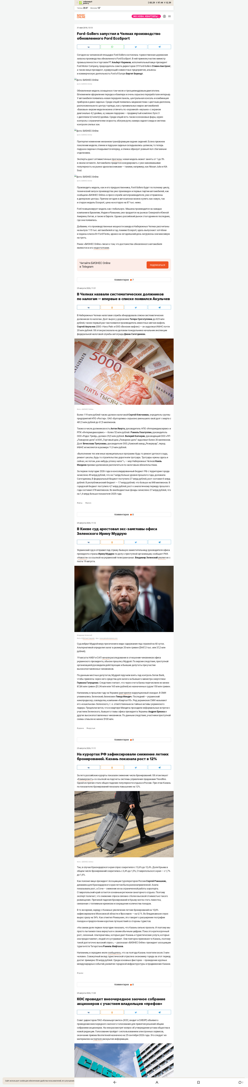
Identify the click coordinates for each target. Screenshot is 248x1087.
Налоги (88, 503)
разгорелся (125, 692)
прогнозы (117, 159)
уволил (162, 557)
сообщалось (114, 952)
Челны (80, 8)
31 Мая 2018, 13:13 (85, 28)
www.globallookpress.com (108, 638)
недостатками (101, 247)
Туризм (80, 973)
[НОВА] (145, 16)
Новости (82, 557)
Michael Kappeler (88, 638)
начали (106, 657)
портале (97, 1039)
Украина (80, 728)
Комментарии (124, 279)
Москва (93, 8)
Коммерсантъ (85, 779)
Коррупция (91, 728)
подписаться (157, 264)
